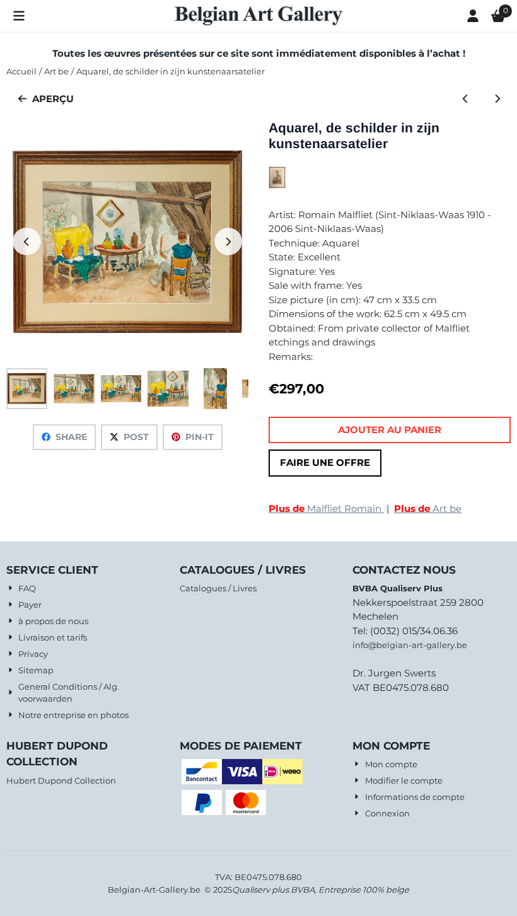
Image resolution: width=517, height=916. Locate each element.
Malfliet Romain (326, 508)
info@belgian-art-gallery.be (409, 645)
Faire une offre (325, 462)
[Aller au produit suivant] (497, 99)
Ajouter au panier (389, 430)
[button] (19, 15)
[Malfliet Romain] (277, 185)
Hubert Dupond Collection (61, 780)
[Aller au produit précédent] (465, 99)
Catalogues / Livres (218, 588)
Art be (428, 508)
